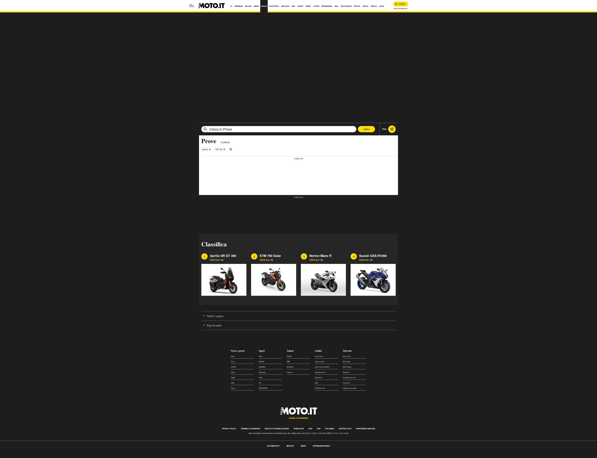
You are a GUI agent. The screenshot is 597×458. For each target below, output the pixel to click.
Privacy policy (229, 428)
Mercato (347, 350)
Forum (233, 388)
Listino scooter (319, 362)
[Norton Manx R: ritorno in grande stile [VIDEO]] (323, 279)
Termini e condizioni (250, 428)
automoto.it (273, 445)
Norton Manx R (320, 255)
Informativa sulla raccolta (13, 456)
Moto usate (346, 362)
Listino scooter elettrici (322, 367)
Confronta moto (320, 388)
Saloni (290, 350)
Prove (233, 362)
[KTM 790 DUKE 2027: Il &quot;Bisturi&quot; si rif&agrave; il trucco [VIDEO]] (273, 279)
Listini (318, 350)
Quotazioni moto (320, 372)
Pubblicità (299, 428)
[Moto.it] (211, 5)
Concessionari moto (349, 378)
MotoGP (261, 362)
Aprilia (205, 149)
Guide (233, 372)
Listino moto (319, 356)
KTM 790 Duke (270, 255)
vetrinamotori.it (321, 445)
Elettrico (233, 367)
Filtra (384, 129)
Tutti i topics (215, 316)
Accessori (346, 372)
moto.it (290, 445)
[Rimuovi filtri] (231, 149)
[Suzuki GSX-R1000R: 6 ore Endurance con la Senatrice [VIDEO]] (373, 279)
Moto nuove (346, 356)
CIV (260, 383)
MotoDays (290, 367)
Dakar (261, 378)
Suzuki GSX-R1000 (373, 255)
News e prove (238, 350)
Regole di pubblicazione (277, 428)
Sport (262, 350)
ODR (310, 428)
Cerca (366, 129)
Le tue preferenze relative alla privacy (48, 456)
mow (303, 445)
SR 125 (218, 149)
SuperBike (262, 367)
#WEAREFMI (263, 388)
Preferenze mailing (365, 428)
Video (232, 383)
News (233, 356)
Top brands (214, 325)
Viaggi (233, 378)
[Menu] (192, 5)
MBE (288, 362)
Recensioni (318, 378)
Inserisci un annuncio (349, 388)
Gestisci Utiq (345, 428)
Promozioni (346, 383)
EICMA (289, 356)
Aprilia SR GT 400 (223, 255)
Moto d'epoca (347, 367)
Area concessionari (400, 8)
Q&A (316, 383)
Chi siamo (329, 428)
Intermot (289, 372)
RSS (318, 428)
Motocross (262, 372)
